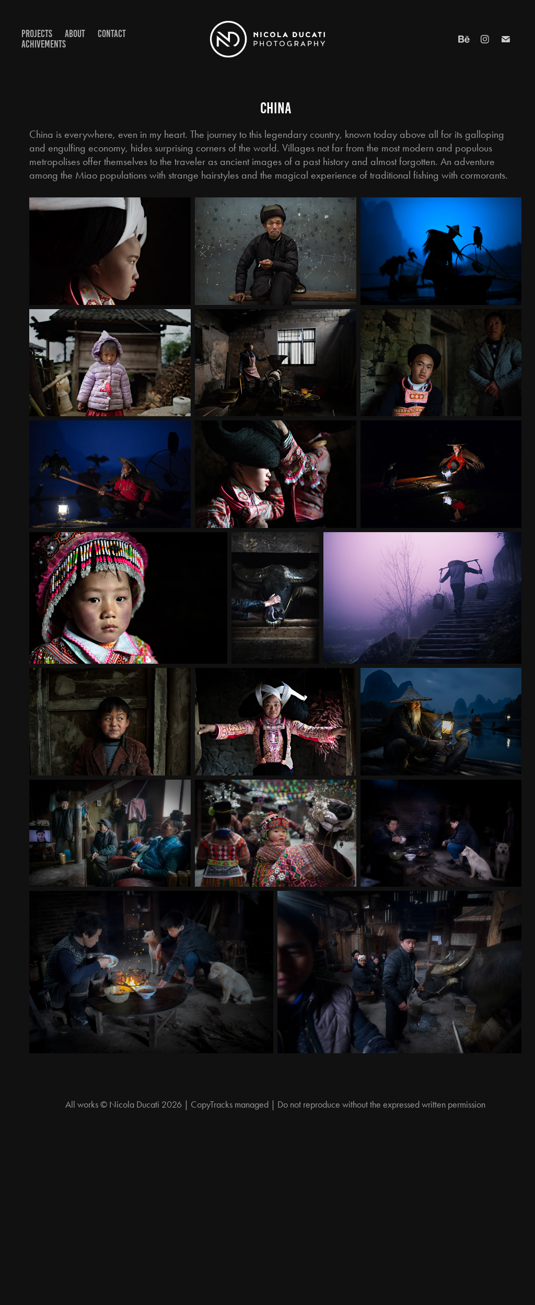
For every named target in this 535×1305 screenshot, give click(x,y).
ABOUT (75, 33)
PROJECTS (36, 33)
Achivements (43, 44)
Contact (112, 33)
